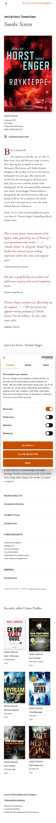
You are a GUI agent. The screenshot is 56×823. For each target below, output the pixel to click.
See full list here (10, 523)
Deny (28, 463)
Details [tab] (28, 365)
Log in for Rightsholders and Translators (20, 794)
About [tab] (46, 365)
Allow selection (28, 454)
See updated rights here (14, 504)
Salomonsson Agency (37, 589)
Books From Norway (37, 3)
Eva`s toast (8, 713)
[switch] (49, 417)
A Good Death (9, 659)
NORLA (17, 809)
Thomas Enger (28, 16)
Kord (29, 812)
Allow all (28, 445)
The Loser (32, 715)
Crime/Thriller (11, 116)
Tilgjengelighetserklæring (14, 800)
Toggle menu (6, 3)
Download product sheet (19, 136)
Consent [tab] (10, 365)
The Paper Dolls (9, 769)
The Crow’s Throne (36, 661)
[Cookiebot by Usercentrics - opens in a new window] (41, 357)
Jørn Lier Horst (12, 16)
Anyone (36, 812)
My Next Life (34, 769)
